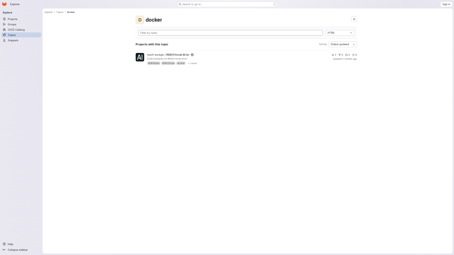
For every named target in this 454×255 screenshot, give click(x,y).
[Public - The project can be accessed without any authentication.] (192, 54)
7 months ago (350, 59)
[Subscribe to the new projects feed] (354, 19)
